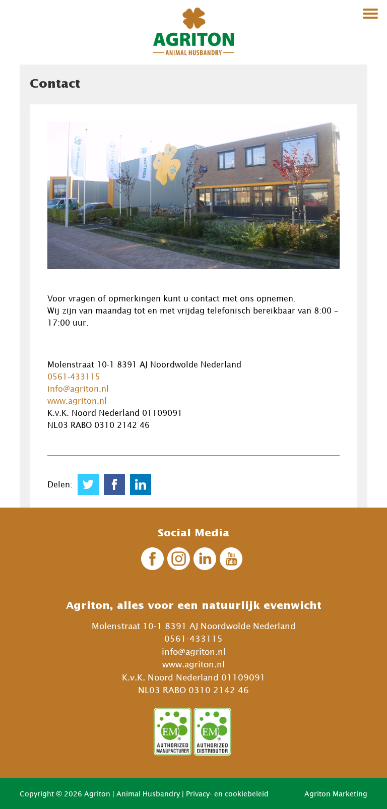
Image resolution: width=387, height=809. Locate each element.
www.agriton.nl (77, 400)
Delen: (60, 484)
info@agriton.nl (78, 388)
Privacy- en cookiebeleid (227, 793)
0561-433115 (73, 376)
